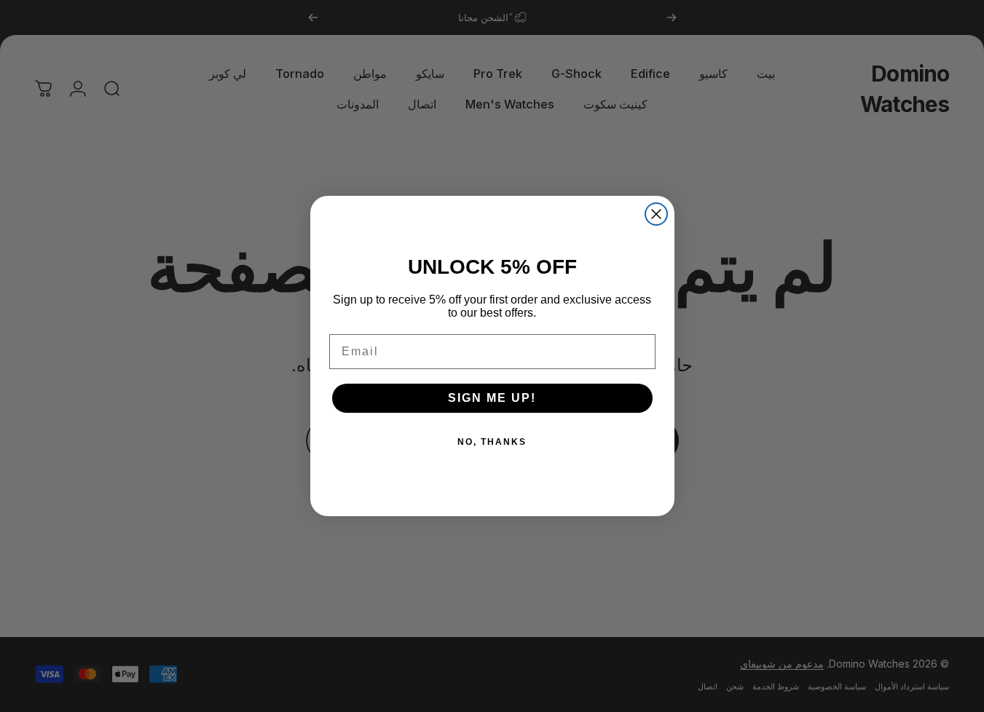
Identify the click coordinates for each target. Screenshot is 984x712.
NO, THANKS (492, 442)
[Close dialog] (656, 214)
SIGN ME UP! (492, 398)
